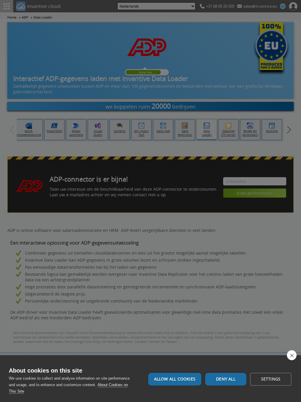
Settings (271, 379)
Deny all (225, 379)
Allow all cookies (174, 379)
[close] (292, 355)
